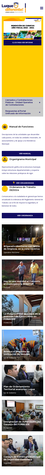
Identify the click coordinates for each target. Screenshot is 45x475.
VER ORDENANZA (25, 215)
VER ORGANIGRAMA (25, 183)
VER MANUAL (25, 153)
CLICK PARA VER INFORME (22, 42)
